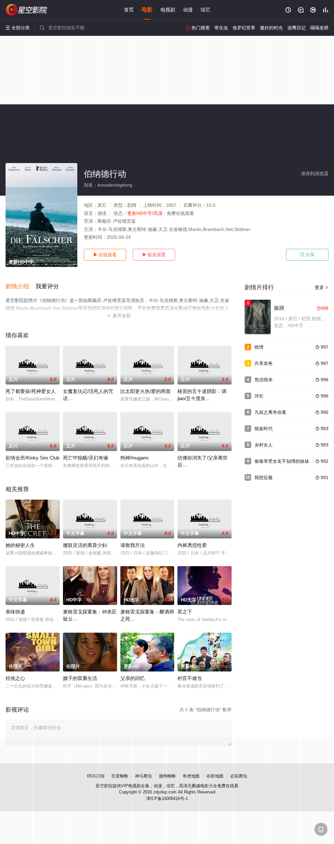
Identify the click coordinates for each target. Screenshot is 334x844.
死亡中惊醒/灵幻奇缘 (85, 457)
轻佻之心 (15, 678)
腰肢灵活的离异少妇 (85, 545)
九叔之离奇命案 (270, 412)
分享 (307, 254)
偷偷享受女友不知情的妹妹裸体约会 (290, 461)
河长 (259, 396)
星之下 (184, 611)
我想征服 (263, 477)
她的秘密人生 (20, 545)
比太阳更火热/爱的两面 (145, 391)
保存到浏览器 (314, 173)
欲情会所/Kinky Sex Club (32, 457)
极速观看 (154, 254)
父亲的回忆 (132, 678)
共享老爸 (263, 363)
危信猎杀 (263, 379)
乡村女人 (263, 444)
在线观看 (105, 254)
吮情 (259, 347)
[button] (21, 286)
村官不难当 (189, 678)
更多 (321, 287)
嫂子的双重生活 (80, 678)
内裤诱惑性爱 (192, 545)
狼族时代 (263, 428)
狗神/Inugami (134, 457)
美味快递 (15, 611)
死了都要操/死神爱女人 (31, 391)
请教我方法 (132, 545)
